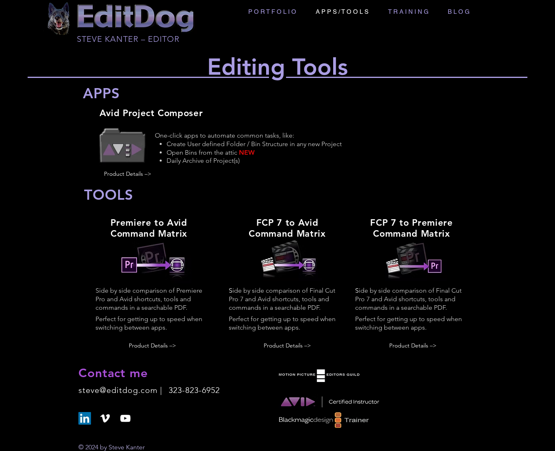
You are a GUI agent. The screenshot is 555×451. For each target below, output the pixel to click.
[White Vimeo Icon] (105, 418)
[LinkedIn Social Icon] (84, 418)
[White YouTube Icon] (125, 418)
